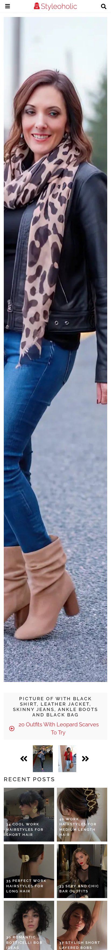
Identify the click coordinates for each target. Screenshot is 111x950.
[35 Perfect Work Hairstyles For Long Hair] (29, 871)
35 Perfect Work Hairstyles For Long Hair (26, 886)
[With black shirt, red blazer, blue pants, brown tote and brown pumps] (67, 758)
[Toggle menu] (7, 7)
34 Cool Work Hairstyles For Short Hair (25, 829)
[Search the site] (103, 7)
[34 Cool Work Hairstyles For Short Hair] (29, 815)
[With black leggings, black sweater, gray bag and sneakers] (43, 758)
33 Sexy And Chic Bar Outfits (79, 888)
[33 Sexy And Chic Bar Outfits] (82, 871)
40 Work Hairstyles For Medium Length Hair (78, 827)
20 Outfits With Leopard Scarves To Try (58, 728)
